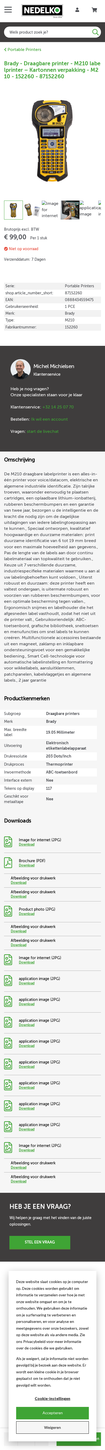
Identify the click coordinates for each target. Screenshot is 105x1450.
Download (26, 844)
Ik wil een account (49, 419)
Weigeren (52, 1427)
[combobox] (52, 32)
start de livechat (43, 431)
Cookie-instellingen (52, 1398)
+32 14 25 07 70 (58, 407)
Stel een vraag (40, 1242)
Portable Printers (23, 49)
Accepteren (53, 1412)
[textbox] (52, 32)
